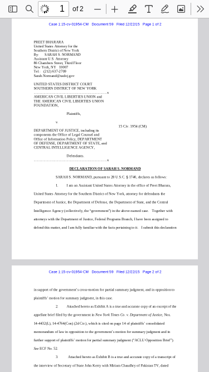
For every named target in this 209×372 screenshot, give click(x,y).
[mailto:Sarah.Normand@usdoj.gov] (53, 75)
